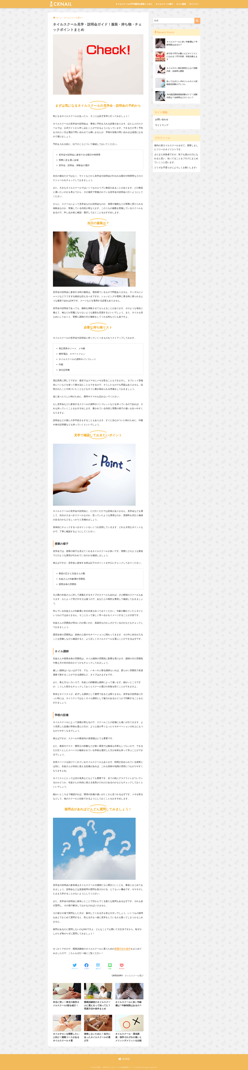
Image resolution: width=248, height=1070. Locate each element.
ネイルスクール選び (164, 4)
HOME (125, 1059)
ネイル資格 (181, 4)
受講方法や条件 (122, 948)
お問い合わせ (161, 119)
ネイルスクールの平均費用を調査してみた (134, 4)
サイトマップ (161, 125)
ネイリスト (194, 4)
